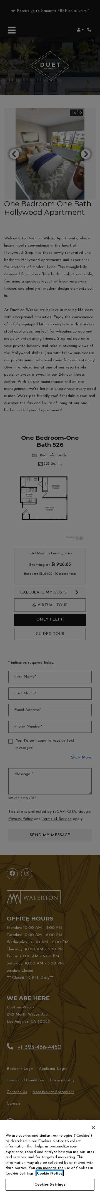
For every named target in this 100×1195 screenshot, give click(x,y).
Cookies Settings (49, 1184)
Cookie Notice (49, 1173)
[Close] (93, 1127)
